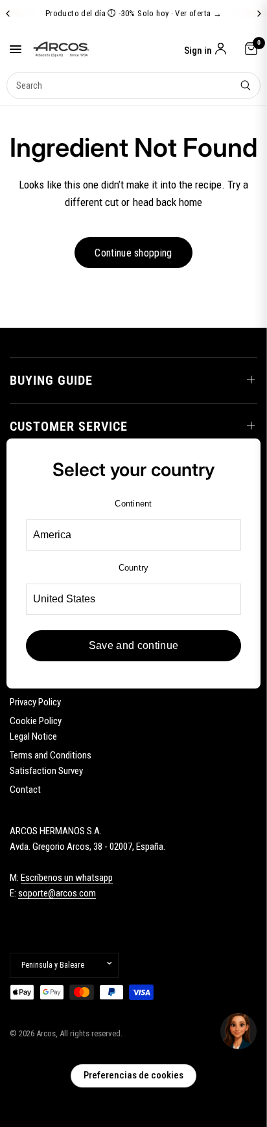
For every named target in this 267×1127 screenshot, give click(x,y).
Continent (133, 503)
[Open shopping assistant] (238, 1031)
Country (134, 568)
